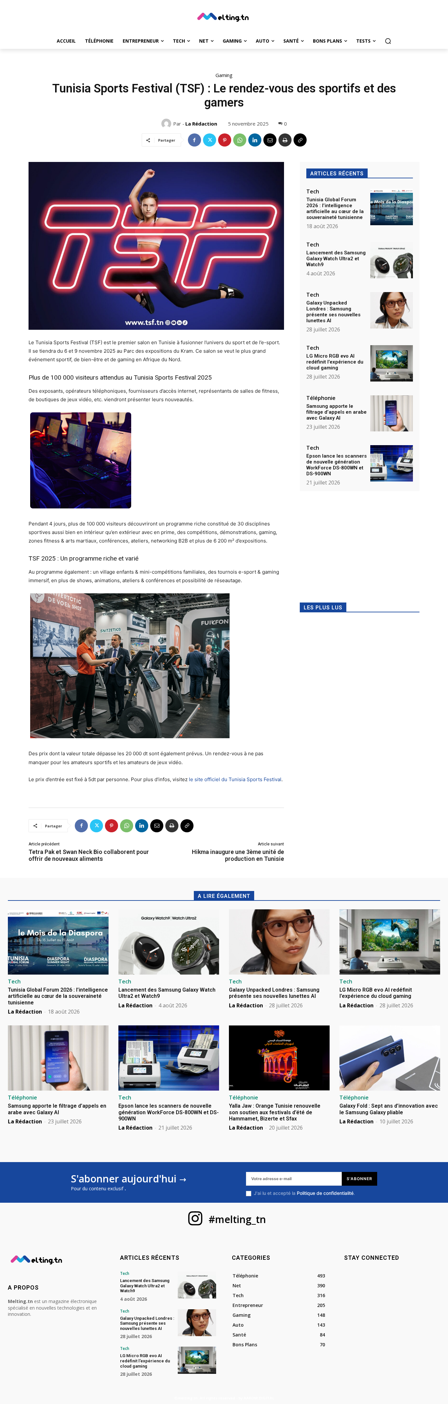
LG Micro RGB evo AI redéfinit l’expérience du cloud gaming (334, 362)
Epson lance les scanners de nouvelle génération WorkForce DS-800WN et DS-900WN (336, 465)
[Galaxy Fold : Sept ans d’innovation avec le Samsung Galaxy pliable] (389, 1058)
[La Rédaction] (167, 124)
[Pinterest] (224, 140)
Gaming (224, 75)
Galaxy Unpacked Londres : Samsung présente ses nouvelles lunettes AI (333, 312)
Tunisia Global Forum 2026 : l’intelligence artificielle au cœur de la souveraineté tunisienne (335, 208)
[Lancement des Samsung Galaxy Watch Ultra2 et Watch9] (391, 260)
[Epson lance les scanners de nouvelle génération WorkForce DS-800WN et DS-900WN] (391, 463)
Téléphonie (321, 398)
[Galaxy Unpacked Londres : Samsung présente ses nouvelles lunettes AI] (391, 310)
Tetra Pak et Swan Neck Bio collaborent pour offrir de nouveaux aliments (89, 855)
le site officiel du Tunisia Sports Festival (235, 779)
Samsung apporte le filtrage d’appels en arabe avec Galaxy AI (336, 412)
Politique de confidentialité (325, 1193)
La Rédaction (201, 123)
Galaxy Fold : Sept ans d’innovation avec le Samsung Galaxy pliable (388, 1109)
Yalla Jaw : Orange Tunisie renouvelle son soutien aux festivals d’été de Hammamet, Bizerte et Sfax (274, 1112)
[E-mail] (269, 140)
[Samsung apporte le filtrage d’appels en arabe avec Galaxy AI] (391, 413)
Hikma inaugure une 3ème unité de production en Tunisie (238, 855)
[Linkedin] (254, 140)
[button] (388, 41)
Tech (312, 191)
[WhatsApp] (239, 140)
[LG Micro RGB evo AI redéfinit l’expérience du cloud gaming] (391, 363)
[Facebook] (194, 140)
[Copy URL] (300, 140)
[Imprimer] (285, 140)
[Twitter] (209, 140)
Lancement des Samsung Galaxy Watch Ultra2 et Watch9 (336, 258)
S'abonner (359, 1178)
